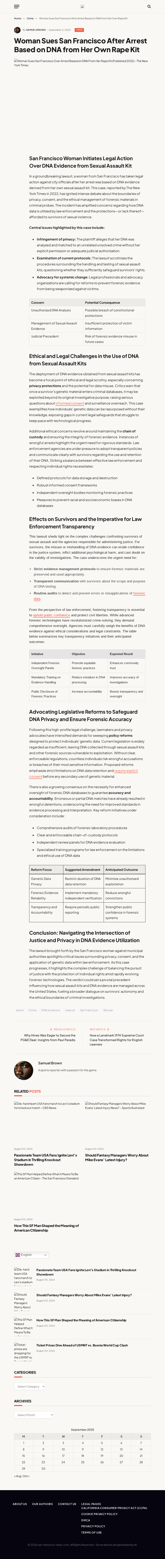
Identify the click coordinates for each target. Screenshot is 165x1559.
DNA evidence (50, 1010)
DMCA (85, 1520)
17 (63, 1455)
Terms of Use (91, 1532)
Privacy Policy (93, 1526)
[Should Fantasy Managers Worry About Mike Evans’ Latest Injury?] (118, 1122)
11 (83, 1449)
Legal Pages (91, 1504)
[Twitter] (18, 178)
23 (43, 1462)
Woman (108, 1010)
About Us (20, 1504)
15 (23, 1455)
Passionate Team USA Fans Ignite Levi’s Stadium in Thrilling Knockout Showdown (45, 1160)
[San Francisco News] (82, 6)
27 (121, 1462)
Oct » (26, 1476)
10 (63, 1449)
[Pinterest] (18, 199)
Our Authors (42, 1504)
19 (102, 1455)
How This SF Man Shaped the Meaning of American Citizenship (46, 1227)
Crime (79, 30)
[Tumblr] (18, 229)
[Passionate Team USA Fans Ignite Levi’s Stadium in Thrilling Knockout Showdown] (47, 1122)
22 (23, 1462)
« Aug (17, 1476)
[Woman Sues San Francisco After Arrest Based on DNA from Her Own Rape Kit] (82, 103)
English (26, 1255)
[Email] (18, 209)
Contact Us (67, 1504)
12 (102, 1449)
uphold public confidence (51, 615)
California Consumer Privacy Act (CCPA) (114, 1508)
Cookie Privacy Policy (99, 1514)
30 (43, 1468)
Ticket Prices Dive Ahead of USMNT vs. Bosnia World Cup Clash (82, 1345)
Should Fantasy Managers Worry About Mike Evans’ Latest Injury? (116, 1157)
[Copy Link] (18, 219)
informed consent (70, 403)
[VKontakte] (18, 250)
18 (82, 1455)
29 (23, 1468)
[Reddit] (18, 239)
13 (121, 1449)
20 (121, 1455)
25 (83, 1462)
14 (141, 1449)
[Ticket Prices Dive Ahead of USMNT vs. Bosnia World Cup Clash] (23, 1352)
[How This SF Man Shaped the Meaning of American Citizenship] (47, 1193)
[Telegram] (18, 260)
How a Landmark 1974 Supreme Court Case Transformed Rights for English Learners (117, 1039)
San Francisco (89, 1010)
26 (102, 1462)
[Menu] (16, 6)
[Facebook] (18, 168)
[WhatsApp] (18, 270)
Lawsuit (70, 1010)
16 (43, 1455)
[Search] (149, 6)
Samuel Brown (35, 30)
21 (141, 1455)
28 (141, 1462)
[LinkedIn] (18, 188)
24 (63, 1462)
